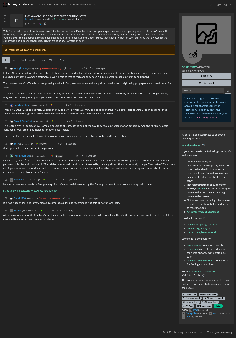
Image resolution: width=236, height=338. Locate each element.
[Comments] (16, 20)
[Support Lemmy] (95, 4)
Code (210, 332)
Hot (6, 60)
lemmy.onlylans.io (20, 4)
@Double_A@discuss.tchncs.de (202, 271)
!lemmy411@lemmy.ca (199, 260)
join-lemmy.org (223, 332)
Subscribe (206, 76)
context (200, 188)
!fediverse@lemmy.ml (198, 228)
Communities (44, 4)
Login (218, 4)
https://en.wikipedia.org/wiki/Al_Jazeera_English (30, 190)
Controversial (28, 60)
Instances (190, 332)
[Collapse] (5, 68)
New (42, 60)
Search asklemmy (192, 145)
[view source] (45, 24)
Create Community (81, 4)
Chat (62, 60)
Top (14, 60)
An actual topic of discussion (203, 212)
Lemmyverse (194, 245)
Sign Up (227, 4)
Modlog (218, 306)
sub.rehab (192, 249)
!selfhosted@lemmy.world (201, 232)
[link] (34, 24)
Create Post (61, 4)
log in (23, 50)
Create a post (206, 83)
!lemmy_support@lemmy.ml (202, 224)
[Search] (211, 4)
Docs (201, 332)
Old (51, 60)
